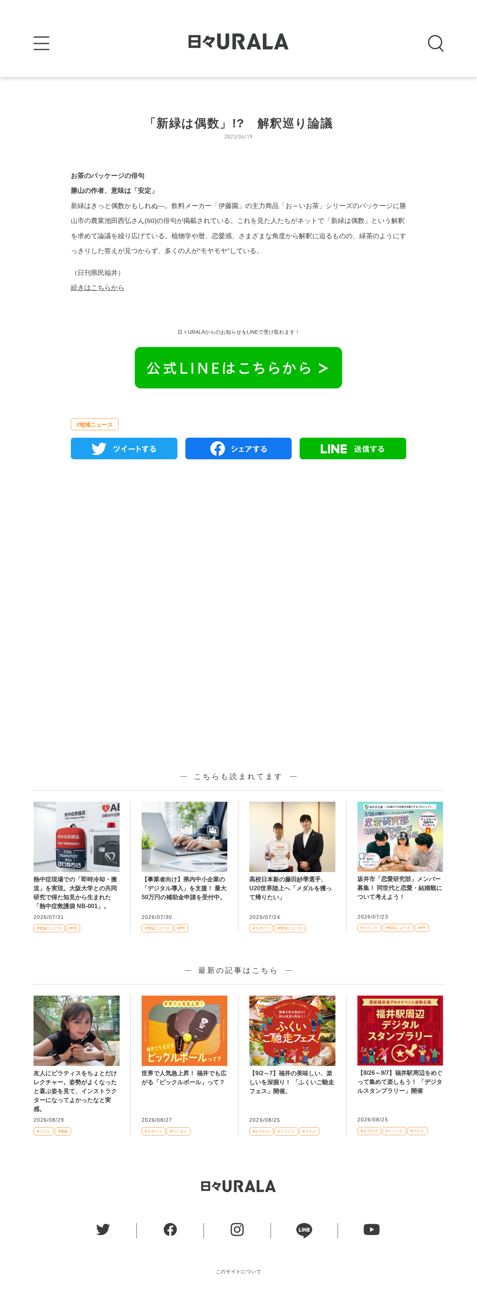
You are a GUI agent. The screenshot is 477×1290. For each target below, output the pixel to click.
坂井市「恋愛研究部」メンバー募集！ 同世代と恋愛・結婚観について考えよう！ (399, 888)
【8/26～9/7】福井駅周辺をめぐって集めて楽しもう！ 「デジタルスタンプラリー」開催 (400, 1082)
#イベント (369, 928)
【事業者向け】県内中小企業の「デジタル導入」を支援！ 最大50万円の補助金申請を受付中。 (184, 888)
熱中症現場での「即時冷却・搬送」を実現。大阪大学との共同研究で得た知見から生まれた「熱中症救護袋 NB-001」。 (75, 892)
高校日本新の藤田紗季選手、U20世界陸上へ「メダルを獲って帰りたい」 (290, 888)
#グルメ (309, 1131)
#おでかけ (261, 1131)
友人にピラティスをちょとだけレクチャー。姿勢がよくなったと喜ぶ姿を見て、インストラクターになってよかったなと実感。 (75, 1091)
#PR (73, 928)
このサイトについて (239, 1271)
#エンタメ (178, 1131)
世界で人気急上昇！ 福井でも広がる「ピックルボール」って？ (184, 1077)
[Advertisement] (238, 550)
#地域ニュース (94, 424)
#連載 (63, 1131)
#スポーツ (261, 928)
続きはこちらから (97, 287)
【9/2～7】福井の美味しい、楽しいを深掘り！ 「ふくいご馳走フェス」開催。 (291, 1082)
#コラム (43, 1131)
